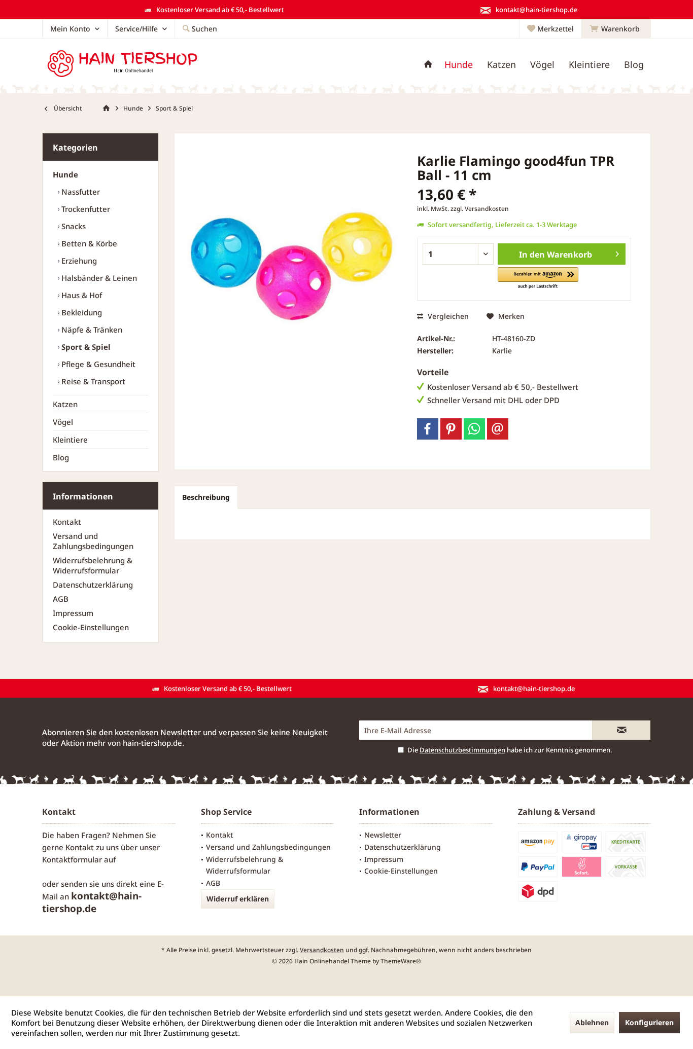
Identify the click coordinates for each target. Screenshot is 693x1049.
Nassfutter (79, 192)
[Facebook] (427, 429)
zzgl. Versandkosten (480, 208)
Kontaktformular (72, 859)
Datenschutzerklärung (93, 585)
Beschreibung (206, 497)
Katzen (65, 404)
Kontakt (67, 522)
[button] (538, 278)
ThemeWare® (400, 961)
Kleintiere (70, 440)
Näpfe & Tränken (90, 329)
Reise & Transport (92, 381)
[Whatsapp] (474, 429)
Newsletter (382, 835)
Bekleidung (80, 312)
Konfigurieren (649, 1022)
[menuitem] (616, 29)
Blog (61, 457)
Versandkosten (322, 950)
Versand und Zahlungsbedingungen (93, 541)
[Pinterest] (451, 429)
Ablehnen (592, 1022)
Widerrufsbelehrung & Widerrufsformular (92, 565)
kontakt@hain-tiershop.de (92, 902)
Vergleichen (447, 316)
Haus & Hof (80, 295)
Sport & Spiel (85, 347)
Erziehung (78, 261)
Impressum (73, 613)
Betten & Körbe (88, 243)
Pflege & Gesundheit (97, 364)
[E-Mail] (497, 429)
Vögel (63, 422)
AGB (60, 599)
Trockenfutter (84, 209)
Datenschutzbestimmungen (462, 749)
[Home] (428, 64)
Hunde (65, 174)
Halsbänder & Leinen (98, 278)
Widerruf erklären (237, 898)
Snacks (72, 226)
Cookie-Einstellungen (91, 627)
